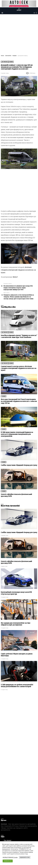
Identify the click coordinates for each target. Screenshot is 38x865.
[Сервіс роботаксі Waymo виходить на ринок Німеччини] (19, 640)
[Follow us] (34, 12)
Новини (11, 332)
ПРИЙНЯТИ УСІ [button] (8, 861)
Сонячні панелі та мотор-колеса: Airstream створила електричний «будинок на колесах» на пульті (18, 368)
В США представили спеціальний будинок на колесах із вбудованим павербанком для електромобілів (17, 434)
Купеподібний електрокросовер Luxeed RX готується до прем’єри (16, 593)
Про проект (7, 840)
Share (3, 78)
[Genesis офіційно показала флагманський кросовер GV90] (19, 479)
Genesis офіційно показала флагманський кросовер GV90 (16, 495)
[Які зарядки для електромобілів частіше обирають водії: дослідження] (19, 609)
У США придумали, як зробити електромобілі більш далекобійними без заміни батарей (17, 686)
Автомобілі (4, 332)
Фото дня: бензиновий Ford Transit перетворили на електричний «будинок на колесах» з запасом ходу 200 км (19, 401)
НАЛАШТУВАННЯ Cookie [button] (10, 857)
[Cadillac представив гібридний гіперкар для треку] (19, 450)
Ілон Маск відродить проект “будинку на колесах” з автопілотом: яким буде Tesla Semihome (19, 336)
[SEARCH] (36, 12)
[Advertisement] (19, 35)
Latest (19, 10)
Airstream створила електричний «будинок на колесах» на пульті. (18, 269)
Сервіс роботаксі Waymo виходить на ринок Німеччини (16, 655)
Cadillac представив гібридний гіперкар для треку (19, 465)
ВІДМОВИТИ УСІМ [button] (24, 857)
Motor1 (15, 277)
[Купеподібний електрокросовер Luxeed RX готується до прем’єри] (19, 578)
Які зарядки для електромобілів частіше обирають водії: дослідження (15, 624)
